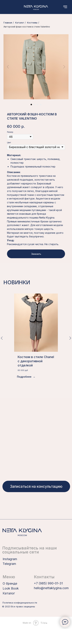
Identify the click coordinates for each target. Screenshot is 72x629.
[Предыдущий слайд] (8, 66)
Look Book (11, 588)
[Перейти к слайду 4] (40, 104)
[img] (36, 7)
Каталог (19, 22)
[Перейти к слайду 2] (34, 104)
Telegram (9, 564)
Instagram (10, 559)
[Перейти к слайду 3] (37, 104)
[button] (36, 486)
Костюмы (32, 22)
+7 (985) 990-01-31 (48, 583)
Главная (7, 22)
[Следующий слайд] (64, 66)
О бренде (10, 583)
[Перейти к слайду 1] (31, 104)
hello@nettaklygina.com (51, 588)
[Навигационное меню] (65, 7)
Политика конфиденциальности (19, 602)
